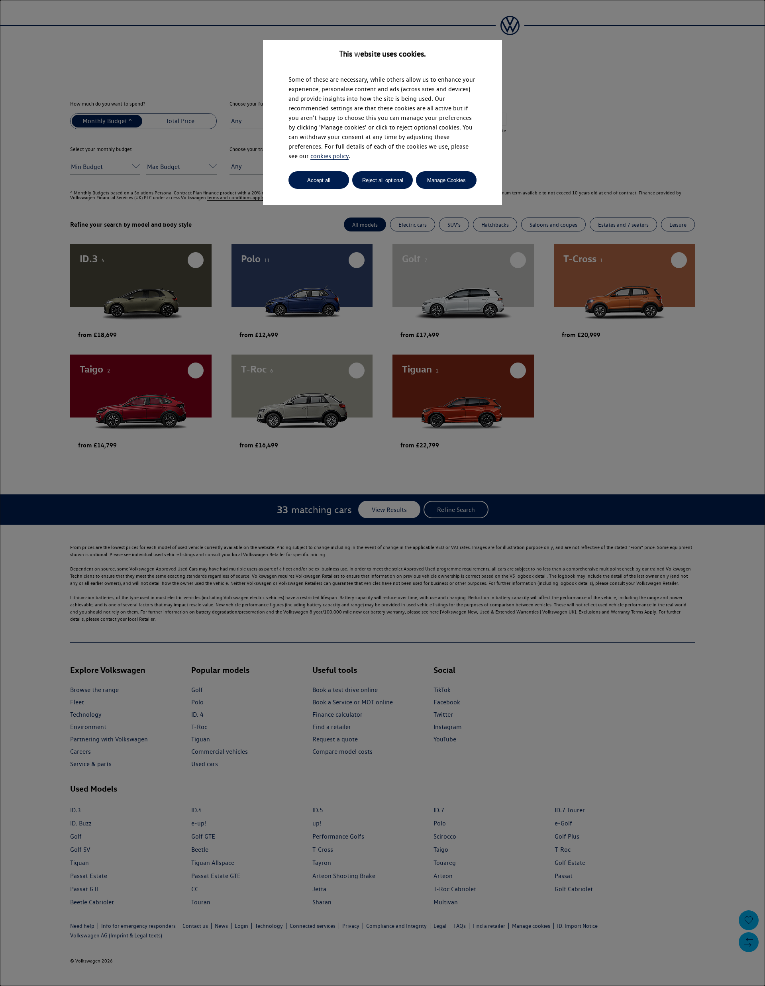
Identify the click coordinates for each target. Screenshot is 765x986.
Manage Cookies (446, 180)
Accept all (318, 180)
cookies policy (329, 156)
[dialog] (382, 493)
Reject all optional (382, 180)
